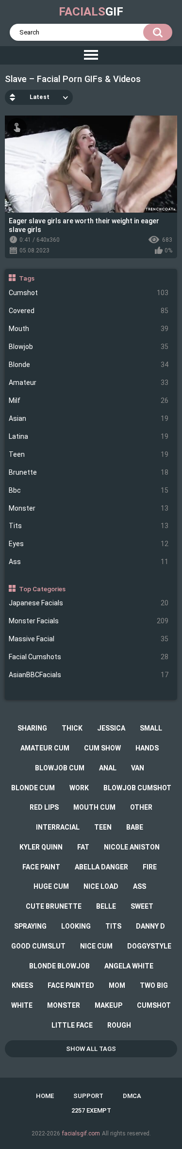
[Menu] (91, 55)
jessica (111, 728)
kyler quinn (41, 847)
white (22, 1005)
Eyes (89, 544)
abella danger (101, 867)
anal (107, 768)
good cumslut (38, 946)
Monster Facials (89, 621)
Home (45, 1095)
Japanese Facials (89, 603)
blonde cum (33, 788)
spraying (30, 926)
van (137, 768)
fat (83, 847)
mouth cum (94, 807)
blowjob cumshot (137, 788)
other (141, 807)
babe (134, 827)
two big (154, 985)
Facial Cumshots (89, 657)
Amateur (89, 382)
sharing (32, 728)
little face (72, 1025)
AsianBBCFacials (89, 675)
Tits (89, 526)
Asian (89, 418)
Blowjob (89, 346)
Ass (89, 562)
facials (91, 11)
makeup (108, 1005)
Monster (89, 508)
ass (139, 886)
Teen (89, 454)
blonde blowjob (59, 966)
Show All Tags (91, 1048)
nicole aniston (132, 847)
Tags (26, 278)
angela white (128, 966)
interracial (58, 827)
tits (113, 926)
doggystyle (149, 946)
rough (119, 1025)
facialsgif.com (81, 1133)
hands (147, 748)
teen (103, 827)
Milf (89, 400)
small (151, 728)
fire (150, 867)
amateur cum (44, 748)
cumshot (154, 1005)
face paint (41, 867)
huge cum (51, 886)
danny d (150, 926)
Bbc (89, 490)
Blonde (89, 364)
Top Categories (42, 589)
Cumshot (89, 293)
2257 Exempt (91, 1110)
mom (117, 985)
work (79, 788)
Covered (89, 311)
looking (76, 926)
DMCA (132, 1095)
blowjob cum (59, 768)
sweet (142, 906)
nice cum (96, 946)
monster (63, 1005)
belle (106, 906)
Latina (89, 436)
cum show (102, 748)
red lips (44, 807)
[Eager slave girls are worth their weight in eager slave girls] (91, 164)
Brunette (89, 472)
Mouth (89, 329)
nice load (100, 886)
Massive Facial (89, 639)
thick (72, 728)
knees (22, 985)
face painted (71, 985)
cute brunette (54, 906)
